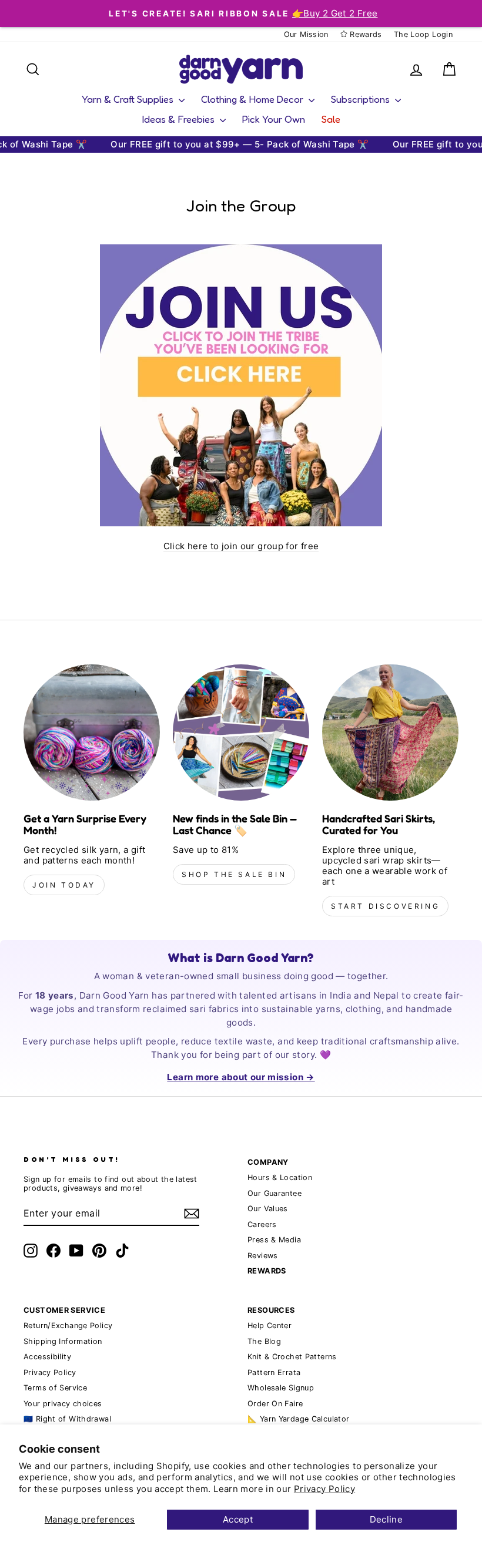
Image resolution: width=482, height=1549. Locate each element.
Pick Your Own (273, 119)
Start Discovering (385, 906)
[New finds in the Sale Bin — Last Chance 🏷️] (241, 732)
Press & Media (274, 1239)
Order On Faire (275, 1403)
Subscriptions (361, 99)
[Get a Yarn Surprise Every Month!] (92, 732)
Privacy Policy (324, 1488)
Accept (238, 1519)
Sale (331, 119)
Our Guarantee (274, 1193)
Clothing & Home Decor (253, 99)
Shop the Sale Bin (234, 874)
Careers (262, 1224)
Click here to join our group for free (241, 546)
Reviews (262, 1255)
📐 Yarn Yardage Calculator (298, 1418)
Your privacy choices (63, 1403)
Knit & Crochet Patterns (292, 1356)
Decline (386, 1519)
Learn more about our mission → (240, 1077)
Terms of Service (55, 1387)
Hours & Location (279, 1177)
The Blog (264, 1341)
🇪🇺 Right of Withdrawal (67, 1418)
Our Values (267, 1208)
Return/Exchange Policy (68, 1325)
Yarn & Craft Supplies (129, 99)
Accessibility (47, 1356)
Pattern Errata (273, 1372)
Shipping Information (63, 1341)
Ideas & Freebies (179, 119)
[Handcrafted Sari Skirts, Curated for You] (390, 732)
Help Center (269, 1325)
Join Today (64, 885)
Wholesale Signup (280, 1387)
